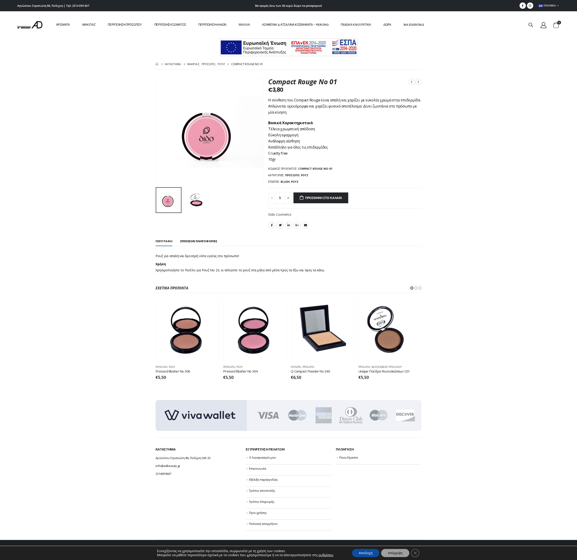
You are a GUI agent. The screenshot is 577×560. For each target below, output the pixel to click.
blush (285, 182)
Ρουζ (304, 175)
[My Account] (543, 25)
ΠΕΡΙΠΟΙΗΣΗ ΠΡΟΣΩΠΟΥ (125, 25)
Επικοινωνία (257, 468)
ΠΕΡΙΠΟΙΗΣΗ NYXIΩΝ (212, 25)
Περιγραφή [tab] (164, 241)
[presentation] (156, 131)
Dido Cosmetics (279, 214)
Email (305, 225)
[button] (412, 288)
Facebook (271, 225)
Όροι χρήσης (258, 513)
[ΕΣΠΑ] (289, 47)
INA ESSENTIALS (414, 25)
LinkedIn (288, 225)
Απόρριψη (395, 553)
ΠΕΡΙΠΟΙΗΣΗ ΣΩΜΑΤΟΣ (170, 25)
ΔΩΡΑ (387, 25)
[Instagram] (530, 5)
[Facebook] (523, 5)
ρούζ (294, 182)
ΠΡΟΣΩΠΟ (292, 175)
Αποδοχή (366, 553)
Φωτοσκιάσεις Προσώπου (387, 366)
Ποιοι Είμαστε (348, 457)
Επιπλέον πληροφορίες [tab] (199, 241)
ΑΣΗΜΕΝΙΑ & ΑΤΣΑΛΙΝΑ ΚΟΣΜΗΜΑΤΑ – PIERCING (295, 25)
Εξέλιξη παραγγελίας (263, 480)
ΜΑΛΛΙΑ (244, 25)
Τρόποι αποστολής (262, 491)
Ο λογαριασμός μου (262, 457)
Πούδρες (296, 366)
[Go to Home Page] (157, 64)
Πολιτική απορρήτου (263, 524)
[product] (187, 330)
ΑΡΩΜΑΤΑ (63, 25)
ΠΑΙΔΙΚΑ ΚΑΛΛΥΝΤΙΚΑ (356, 25)
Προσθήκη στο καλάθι (323, 198)
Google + (297, 225)
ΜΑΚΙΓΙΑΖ (89, 25)
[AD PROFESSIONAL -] (29, 24)
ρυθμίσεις (326, 555)
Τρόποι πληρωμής (261, 502)
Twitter (280, 225)
